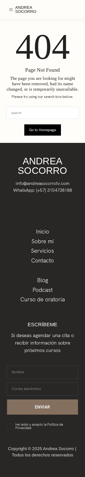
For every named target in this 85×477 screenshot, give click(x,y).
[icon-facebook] (70, 7)
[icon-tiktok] (75, 7)
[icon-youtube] (64, 12)
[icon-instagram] (64, 7)
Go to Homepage (42, 130)
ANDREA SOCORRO (25, 9)
